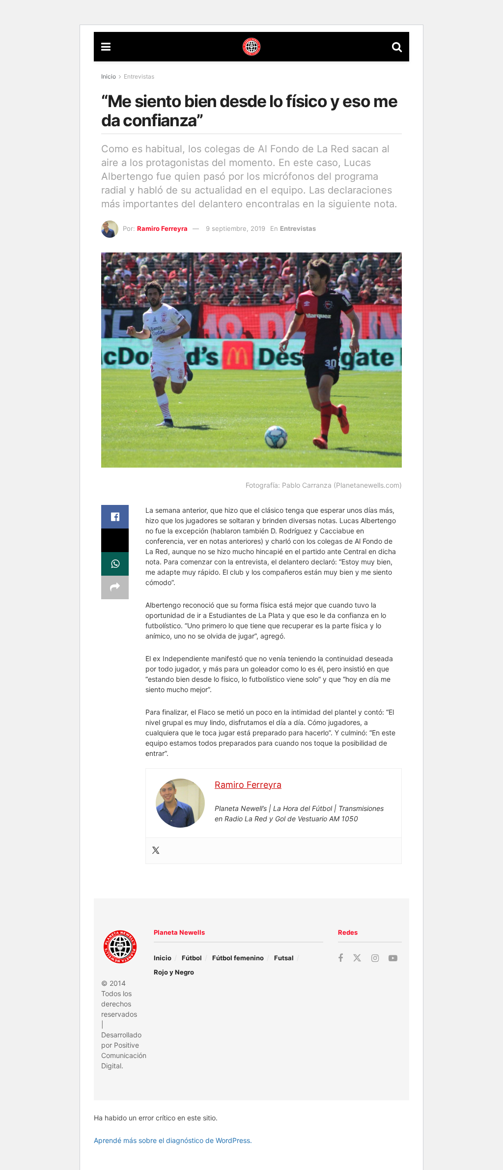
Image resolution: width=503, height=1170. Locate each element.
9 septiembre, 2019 (235, 228)
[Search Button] (397, 46)
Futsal (284, 958)
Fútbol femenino (238, 958)
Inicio (108, 76)
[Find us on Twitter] (357, 958)
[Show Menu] (106, 46)
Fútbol (192, 958)
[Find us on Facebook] (340, 958)
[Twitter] (156, 850)
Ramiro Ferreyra (162, 228)
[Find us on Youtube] (393, 958)
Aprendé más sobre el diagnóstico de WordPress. (173, 1140)
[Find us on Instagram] (375, 958)
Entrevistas (139, 76)
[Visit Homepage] (251, 46)
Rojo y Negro (174, 972)
